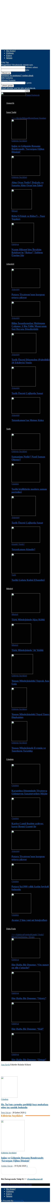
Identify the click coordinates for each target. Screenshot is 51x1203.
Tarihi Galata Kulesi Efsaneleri (28, 580)
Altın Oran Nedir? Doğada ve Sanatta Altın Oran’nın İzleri (27, 184)
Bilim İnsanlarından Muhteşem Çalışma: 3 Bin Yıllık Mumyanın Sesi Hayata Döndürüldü (29, 326)
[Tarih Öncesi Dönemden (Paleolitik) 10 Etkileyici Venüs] (24, 352)
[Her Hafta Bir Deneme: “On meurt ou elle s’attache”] (26, 957)
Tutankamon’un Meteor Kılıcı (28, 420)
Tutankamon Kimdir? (23, 549)
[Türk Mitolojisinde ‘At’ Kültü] (21, 643)
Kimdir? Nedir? (18, 544)
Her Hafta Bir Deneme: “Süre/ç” (29, 998)
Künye (9, 55)
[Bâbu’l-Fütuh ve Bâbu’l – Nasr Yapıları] (22, 208)
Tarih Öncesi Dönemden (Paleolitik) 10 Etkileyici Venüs (31, 361)
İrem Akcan (6, 1112)
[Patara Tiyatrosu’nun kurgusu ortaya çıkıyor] (26, 287)
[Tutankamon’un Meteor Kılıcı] (26, 413)
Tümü (14, 118)
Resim (31, 118)
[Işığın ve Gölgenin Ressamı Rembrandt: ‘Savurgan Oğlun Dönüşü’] (19, 138)
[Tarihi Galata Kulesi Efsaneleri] (26, 572)
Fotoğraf (27, 934)
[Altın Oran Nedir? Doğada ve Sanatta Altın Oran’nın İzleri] (26, 175)
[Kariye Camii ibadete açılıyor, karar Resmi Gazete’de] (26, 816)
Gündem (15, 484)
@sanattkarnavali (34, 1179)
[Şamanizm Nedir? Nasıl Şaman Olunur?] (26, 449)
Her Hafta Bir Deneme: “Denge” (29, 1059)
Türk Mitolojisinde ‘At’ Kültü (27, 650)
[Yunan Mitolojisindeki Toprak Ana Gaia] (22, 673)
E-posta (28, 83)
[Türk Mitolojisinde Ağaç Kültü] (26, 612)
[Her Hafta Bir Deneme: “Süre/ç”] (26, 991)
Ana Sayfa (5, 1065)
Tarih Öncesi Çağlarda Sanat (27, 393)
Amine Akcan (7, 1166)
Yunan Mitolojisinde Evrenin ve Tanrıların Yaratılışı (29, 749)
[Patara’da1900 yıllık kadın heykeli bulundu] (26, 879)
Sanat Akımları (40, 118)
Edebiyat (15, 244)
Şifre (27, 70)
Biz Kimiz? (11, 51)
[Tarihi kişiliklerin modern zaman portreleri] (26, 481)
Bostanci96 (18, 1201)
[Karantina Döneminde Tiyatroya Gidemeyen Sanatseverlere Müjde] (26, 783)
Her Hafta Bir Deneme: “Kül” (28, 1029)
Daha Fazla (11, 929)
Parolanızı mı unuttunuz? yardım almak (17, 75)
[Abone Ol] (18, 1171)
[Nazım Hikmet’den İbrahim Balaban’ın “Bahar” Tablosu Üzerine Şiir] (23, 242)
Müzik (14, 937)
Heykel (19, 118)
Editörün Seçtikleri (19, 141)
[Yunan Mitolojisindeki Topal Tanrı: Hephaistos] (19, 707)
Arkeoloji (10, 264)
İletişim (9, 58)
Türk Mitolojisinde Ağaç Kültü (28, 619)
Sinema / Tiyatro (28, 937)
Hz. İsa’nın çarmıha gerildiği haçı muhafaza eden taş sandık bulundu (24, 1106)
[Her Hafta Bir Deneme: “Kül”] (26, 1021)
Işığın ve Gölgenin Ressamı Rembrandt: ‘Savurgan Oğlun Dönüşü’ (28, 149)
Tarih (8, 429)
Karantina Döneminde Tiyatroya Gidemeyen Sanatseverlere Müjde (29, 792)
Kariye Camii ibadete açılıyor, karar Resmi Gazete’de (27, 825)
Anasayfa (10, 103)
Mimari (25, 118)
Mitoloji (9, 588)
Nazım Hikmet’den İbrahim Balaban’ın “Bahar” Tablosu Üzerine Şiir (27, 252)
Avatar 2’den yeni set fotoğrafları (29, 920)
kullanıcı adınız (31, 67)
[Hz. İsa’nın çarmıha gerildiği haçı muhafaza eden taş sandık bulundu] (9, 1097)
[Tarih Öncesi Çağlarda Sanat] (24, 386)
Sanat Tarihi (11, 112)
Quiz (19, 937)
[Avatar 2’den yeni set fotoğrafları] (21, 912)
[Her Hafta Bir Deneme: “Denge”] (26, 1052)
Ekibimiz (10, 53)
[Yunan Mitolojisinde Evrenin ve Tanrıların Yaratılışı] (19, 740)
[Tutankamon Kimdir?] (26, 542)
